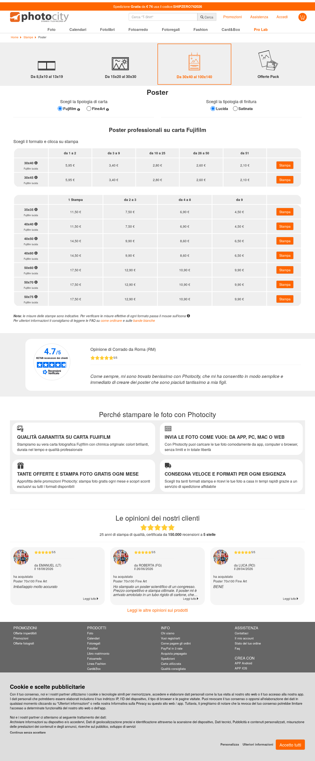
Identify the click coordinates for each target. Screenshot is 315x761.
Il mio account (244, 638)
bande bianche (144, 320)
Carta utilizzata (171, 663)
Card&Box (94, 668)
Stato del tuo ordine (248, 643)
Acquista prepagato (174, 653)
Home (14, 37)
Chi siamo (167, 633)
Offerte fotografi (23, 643)
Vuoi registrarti (170, 638)
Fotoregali (93, 643)
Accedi (282, 16)
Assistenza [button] (259, 16)
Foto (90, 633)
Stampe (28, 37)
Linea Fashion (96, 663)
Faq (237, 648)
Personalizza (229, 744)
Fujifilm (69, 108)
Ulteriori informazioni (258, 744)
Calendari (93, 638)
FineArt (98, 108)
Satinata (245, 108)
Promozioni (20, 638)
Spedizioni (168, 658)
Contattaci (241, 633)
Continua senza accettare (28, 732)
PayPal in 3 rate (171, 648)
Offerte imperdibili (25, 633)
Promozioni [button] (232, 16)
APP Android (243, 663)
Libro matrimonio (98, 653)
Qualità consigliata (173, 668)
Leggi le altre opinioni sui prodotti (157, 610)
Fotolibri (92, 648)
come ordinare (111, 320)
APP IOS (241, 668)
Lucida (222, 108)
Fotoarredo (94, 658)
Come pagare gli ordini (176, 643)
